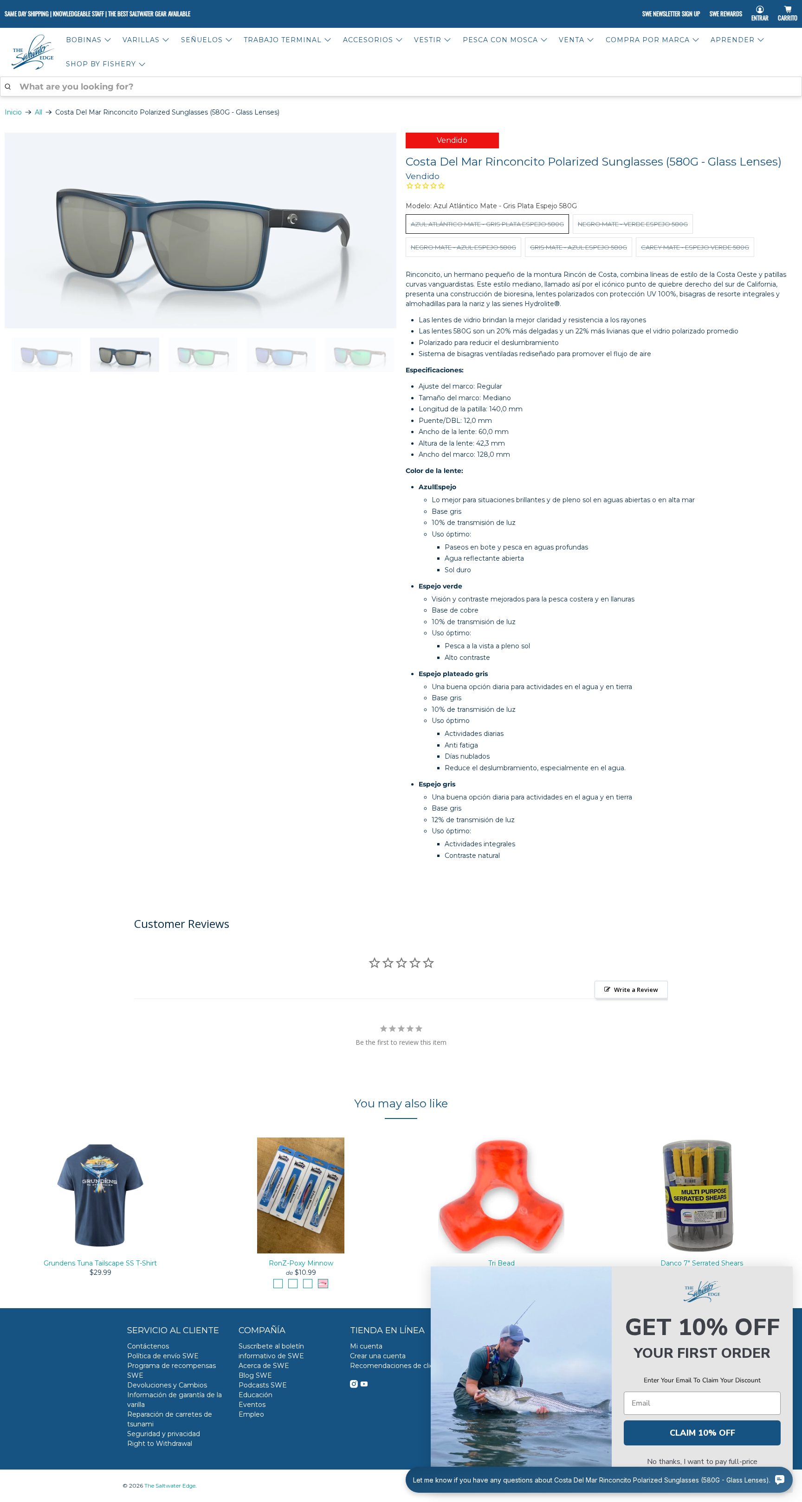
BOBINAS (84, 40)
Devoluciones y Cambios (167, 1385)
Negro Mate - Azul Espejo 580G (463, 247)
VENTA (571, 40)
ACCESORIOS (368, 40)
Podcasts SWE (263, 1385)
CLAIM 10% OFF (702, 1432)
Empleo (251, 1414)
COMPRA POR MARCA (648, 40)
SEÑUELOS (202, 40)
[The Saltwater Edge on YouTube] (364, 1385)
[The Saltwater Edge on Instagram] (354, 1385)
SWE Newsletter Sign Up (671, 13)
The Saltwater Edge (169, 1486)
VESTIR (427, 40)
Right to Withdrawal (159, 1443)
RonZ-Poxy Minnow (301, 1263)
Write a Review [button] (636, 989)
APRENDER (733, 40)
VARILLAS (141, 40)
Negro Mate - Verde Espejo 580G (633, 224)
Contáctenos (148, 1346)
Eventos (252, 1404)
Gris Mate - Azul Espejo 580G (578, 247)
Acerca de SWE (264, 1365)
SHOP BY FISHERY (101, 64)
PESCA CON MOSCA (500, 40)
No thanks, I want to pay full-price (702, 1461)
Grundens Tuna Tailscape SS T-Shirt (100, 1263)
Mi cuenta (366, 1346)
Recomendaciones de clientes (399, 1365)
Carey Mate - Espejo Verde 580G (695, 247)
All (38, 112)
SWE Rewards (726, 13)
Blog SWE (255, 1375)
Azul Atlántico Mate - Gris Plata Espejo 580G (487, 224)
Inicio (13, 112)
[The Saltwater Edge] (33, 52)
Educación (255, 1395)
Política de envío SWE (163, 1356)
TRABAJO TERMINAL (283, 40)
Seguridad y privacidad (163, 1434)
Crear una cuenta (378, 1356)
